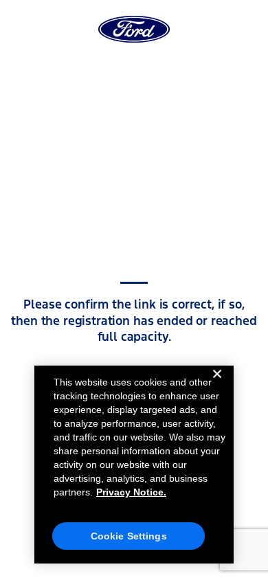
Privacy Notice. (131, 492)
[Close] (217, 385)
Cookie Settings (129, 536)
